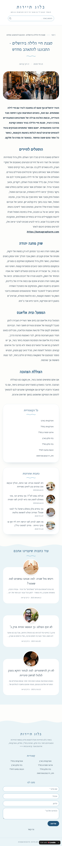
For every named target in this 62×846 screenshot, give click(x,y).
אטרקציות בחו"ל (47, 426)
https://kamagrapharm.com (43, 231)
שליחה (53, 823)
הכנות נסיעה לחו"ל (46, 450)
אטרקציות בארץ (47, 420)
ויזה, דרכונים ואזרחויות (44, 455)
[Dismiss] (58, 842)
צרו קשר (31, 829)
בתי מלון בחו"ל (47, 444)
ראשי (53, 35)
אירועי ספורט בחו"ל (45, 432)
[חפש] (10, 18)
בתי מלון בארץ (47, 438)
